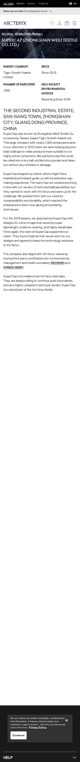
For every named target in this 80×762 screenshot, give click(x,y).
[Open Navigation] (74, 23)
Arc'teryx (7, 34)
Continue (18, 735)
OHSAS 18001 (13, 267)
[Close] (67, 720)
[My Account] (59, 23)
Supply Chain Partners (28, 34)
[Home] (14, 23)
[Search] (52, 23)
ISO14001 (58, 263)
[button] (70, 4)
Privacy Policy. (38, 727)
